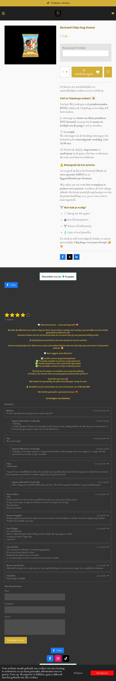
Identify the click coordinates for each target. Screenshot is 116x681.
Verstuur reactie (15, 640)
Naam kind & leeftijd (73, 48)
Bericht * (8, 617)
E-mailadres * (9, 604)
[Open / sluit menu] (3, 13)
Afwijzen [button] (78, 672)
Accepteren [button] (102, 672)
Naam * (7, 591)
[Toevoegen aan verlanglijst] (108, 72)
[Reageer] (108, 410)
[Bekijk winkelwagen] (112, 13)
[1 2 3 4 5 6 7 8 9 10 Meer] (65, 72)
